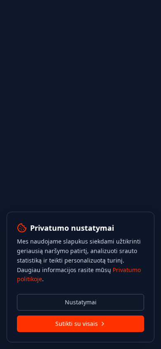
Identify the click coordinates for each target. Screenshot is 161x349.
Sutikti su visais (76, 323)
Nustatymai (81, 302)
